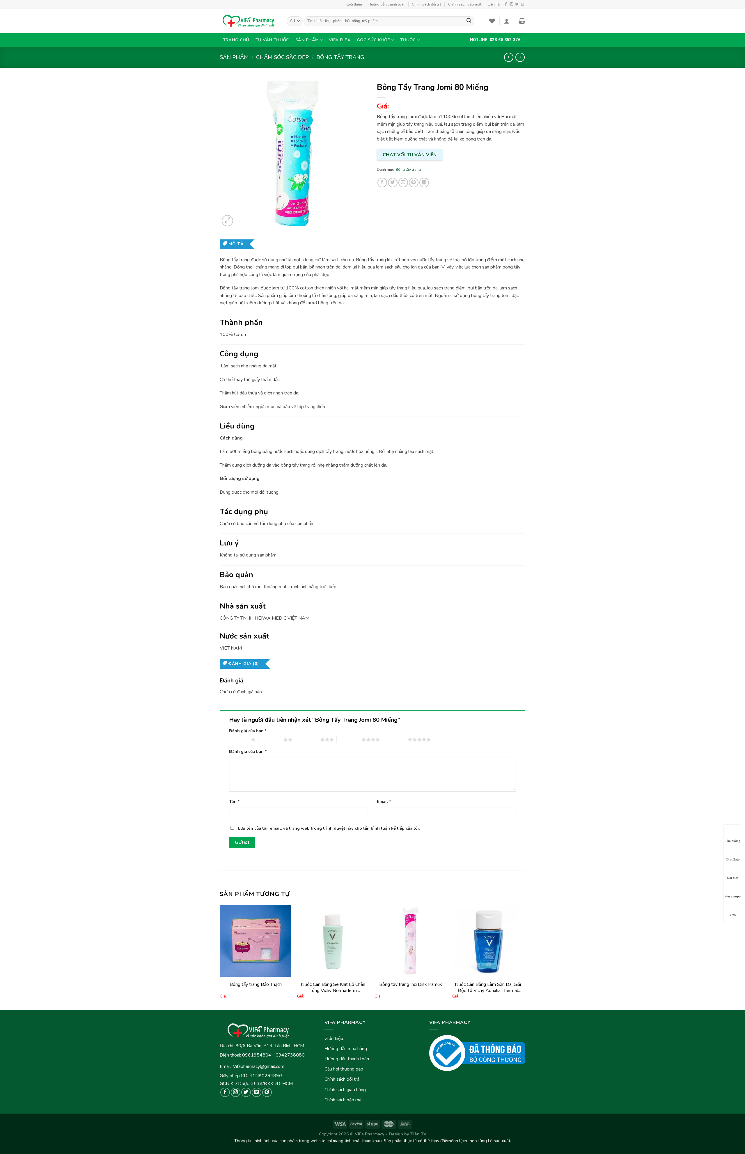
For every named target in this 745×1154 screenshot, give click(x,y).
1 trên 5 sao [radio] (238, 739)
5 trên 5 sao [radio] (395, 739)
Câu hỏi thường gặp (343, 1069)
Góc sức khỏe (373, 40)
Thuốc (408, 40)
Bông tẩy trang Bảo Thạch (256, 984)
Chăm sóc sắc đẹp (282, 57)
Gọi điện (733, 878)
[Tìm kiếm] (469, 21)
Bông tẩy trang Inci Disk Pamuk (410, 984)
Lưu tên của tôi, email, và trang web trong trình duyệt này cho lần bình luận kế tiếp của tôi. (329, 828)
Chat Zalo (733, 859)
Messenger (733, 896)
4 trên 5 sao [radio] (349, 739)
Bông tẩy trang (340, 57)
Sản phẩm (307, 40)
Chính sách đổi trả (426, 4)
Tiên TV (418, 1134)
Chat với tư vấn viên (410, 155)
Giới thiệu (354, 4)
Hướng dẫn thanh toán (386, 4)
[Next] (523, 956)
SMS (733, 915)
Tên (234, 801)
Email (384, 801)
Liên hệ (494, 4)
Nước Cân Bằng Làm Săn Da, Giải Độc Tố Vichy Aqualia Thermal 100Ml (488, 987)
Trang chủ (236, 40)
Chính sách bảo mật (464, 4)
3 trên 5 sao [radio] (307, 739)
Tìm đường (733, 841)
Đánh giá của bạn (248, 731)
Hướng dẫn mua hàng (345, 1048)
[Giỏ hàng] (522, 21)
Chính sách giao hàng (345, 1090)
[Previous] (220, 956)
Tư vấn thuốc (272, 40)
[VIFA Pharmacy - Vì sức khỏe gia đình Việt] (249, 21)
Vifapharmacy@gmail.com (258, 1066)
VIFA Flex (339, 40)
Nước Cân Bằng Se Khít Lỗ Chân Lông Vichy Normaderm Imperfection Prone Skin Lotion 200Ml (333, 987)
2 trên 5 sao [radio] (270, 739)
